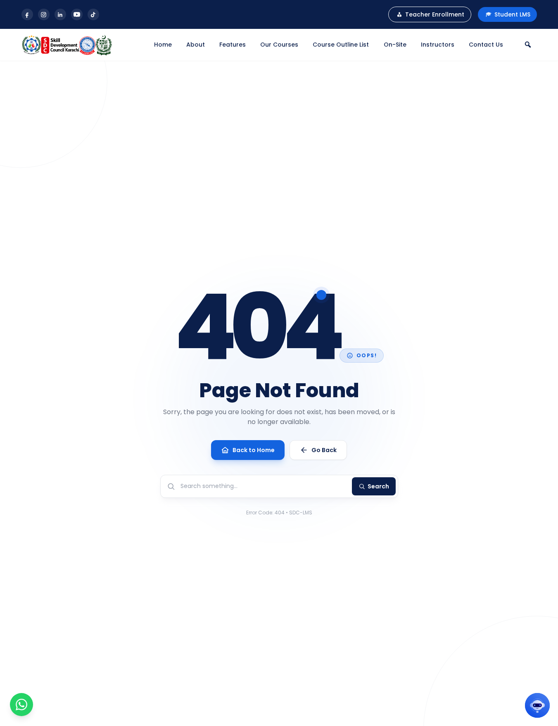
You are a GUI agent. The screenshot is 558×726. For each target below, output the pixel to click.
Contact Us (486, 44)
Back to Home (254, 450)
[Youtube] (77, 14)
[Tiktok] (93, 14)
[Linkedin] (60, 14)
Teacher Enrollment (434, 14)
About (195, 44)
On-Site (395, 44)
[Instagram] (44, 14)
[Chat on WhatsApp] (21, 704)
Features (232, 44)
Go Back (324, 450)
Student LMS (512, 14)
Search (378, 486)
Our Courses (279, 44)
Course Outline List (341, 44)
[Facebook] (27, 14)
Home (163, 44)
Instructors (437, 44)
